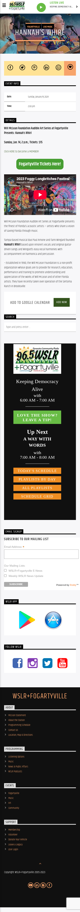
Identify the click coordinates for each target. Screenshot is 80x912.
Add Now (61, 302)
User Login (13, 849)
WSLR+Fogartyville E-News (25, 570)
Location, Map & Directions (20, 735)
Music (11, 761)
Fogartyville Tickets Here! (40, 164)
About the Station (16, 720)
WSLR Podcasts (15, 771)
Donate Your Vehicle (17, 839)
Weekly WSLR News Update (26, 575)
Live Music (47, 27)
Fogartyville (33, 27)
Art (9, 803)
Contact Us (13, 730)
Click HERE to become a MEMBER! (21, 151)
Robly (73, 585)
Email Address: (14, 547)
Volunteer (12, 835)
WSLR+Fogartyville (40, 696)
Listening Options (16, 757)
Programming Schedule (19, 725)
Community (13, 808)
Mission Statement (17, 715)
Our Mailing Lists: (14, 565)
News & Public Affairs (18, 766)
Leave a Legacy (15, 844)
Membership (14, 830)
